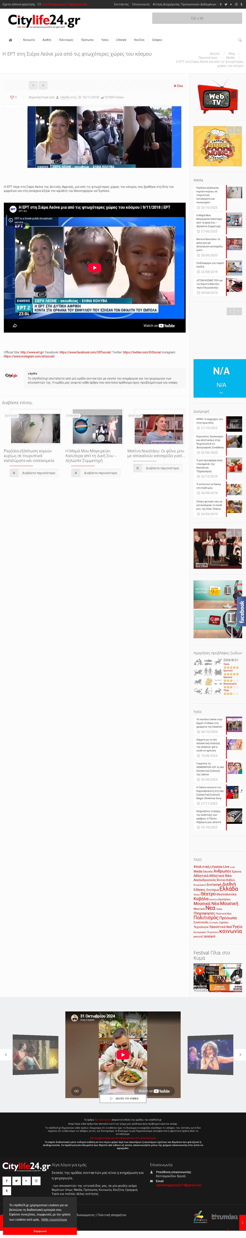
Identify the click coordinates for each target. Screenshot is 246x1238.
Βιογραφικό (200, 884)
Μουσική (229, 903)
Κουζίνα (213, 899)
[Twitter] (226, 4)
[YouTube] (231, 4)
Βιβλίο (230, 880)
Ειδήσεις (200, 890)
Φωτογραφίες (200, 932)
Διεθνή (229, 884)
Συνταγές (214, 922)
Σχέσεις (224, 922)
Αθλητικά (201, 876)
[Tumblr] (241, 4)
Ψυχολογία (213, 932)
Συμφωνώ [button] (40, 1231)
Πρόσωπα (228, 918)
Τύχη (226, 690)
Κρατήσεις (224, 899)
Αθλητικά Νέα (220, 876)
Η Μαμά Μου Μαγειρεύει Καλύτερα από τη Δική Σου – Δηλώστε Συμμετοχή (91, 455)
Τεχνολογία (201, 927)
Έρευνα (236, 871)
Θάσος (197, 894)
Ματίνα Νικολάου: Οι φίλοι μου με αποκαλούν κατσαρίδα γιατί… (156, 453)
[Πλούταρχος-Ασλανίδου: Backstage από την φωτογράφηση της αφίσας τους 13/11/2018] (242, 1222)
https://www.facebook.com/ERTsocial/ (85, 352)
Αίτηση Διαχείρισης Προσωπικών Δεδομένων (184, 4)
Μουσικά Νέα (206, 903)
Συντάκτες (121, 4)
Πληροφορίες (204, 913)
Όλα (180, 86)
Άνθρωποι (222, 871)
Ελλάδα (228, 889)
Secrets (208, 871)
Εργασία (228, 677)
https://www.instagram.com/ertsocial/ (29, 356)
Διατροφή (214, 884)
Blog (232, 53)
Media (230, 57)
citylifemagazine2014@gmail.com (64, 4)
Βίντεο (221, 880)
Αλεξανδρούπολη (205, 880)
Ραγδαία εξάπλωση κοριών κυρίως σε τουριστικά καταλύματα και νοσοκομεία (29, 455)
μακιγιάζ (198, 936)
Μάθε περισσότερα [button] (54, 1219)
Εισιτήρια (212, 890)
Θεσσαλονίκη (226, 894)
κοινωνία (230, 931)
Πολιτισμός (206, 917)
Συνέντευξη (201, 922)
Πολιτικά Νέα (223, 913)
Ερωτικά (228, 670)
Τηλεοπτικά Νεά (220, 927)
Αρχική (214, 53)
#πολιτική (201, 867)
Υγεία (226, 664)
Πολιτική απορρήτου (111, 1215)
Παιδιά (219, 909)
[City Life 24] (44, 21)
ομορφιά (209, 936)
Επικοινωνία (141, 4)
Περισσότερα (207, 57)
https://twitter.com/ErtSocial (142, 352)
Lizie (232, 867)
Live (226, 867)
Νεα (210, 908)
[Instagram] (236, 4)
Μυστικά (199, 909)
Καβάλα (201, 898)
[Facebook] (221, 4)
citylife (65, 97)
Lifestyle (216, 867)
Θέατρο (208, 894)
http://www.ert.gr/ (32, 352)
